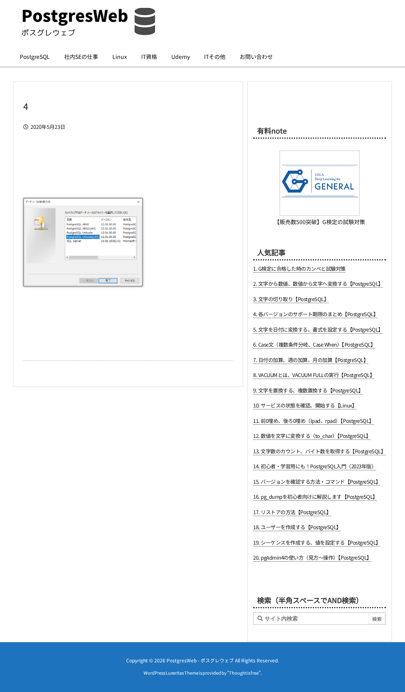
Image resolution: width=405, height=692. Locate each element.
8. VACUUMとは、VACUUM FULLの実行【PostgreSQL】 (314, 375)
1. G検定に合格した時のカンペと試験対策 (299, 268)
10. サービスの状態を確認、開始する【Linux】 (305, 405)
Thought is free (244, 672)
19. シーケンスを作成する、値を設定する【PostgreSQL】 (317, 542)
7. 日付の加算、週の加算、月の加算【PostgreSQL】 (310, 360)
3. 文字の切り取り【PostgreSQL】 (291, 299)
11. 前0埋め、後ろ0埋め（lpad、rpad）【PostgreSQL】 (313, 420)
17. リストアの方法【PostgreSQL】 (292, 512)
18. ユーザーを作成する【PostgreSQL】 (297, 527)
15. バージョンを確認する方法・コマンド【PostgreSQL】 (317, 481)
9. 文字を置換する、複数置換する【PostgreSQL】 (308, 390)
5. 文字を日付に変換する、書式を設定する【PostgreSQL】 (318, 329)
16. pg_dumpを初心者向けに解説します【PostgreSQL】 (315, 496)
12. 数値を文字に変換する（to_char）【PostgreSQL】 (312, 435)
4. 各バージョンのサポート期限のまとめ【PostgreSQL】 (315, 314)
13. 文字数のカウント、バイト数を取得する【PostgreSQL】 (319, 451)
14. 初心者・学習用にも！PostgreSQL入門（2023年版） (314, 466)
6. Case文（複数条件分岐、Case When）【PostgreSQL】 (314, 344)
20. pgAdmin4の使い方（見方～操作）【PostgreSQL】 (312, 557)
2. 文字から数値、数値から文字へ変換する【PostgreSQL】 (318, 283)
